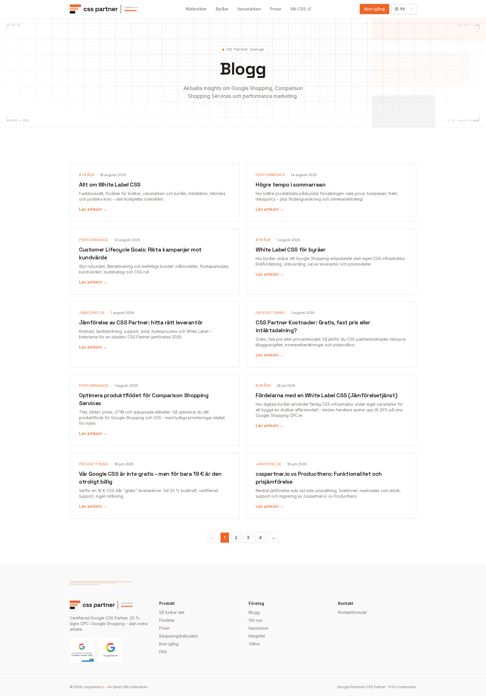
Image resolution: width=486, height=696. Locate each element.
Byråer (222, 8)
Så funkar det (171, 612)
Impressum (258, 628)
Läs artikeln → (93, 209)
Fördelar (167, 620)
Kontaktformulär (352, 612)
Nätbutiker (196, 8)
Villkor (254, 643)
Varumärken (249, 8)
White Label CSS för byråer (291, 249)
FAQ (163, 651)
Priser (275, 8)
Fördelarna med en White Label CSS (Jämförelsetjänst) (326, 395)
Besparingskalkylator (178, 636)
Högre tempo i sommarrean (290, 184)
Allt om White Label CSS (110, 184)
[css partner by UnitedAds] (104, 9)
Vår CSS (298, 8)
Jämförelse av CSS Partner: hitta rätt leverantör (141, 322)
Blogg (254, 612)
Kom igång (374, 8)
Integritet (257, 636)
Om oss (255, 620)
